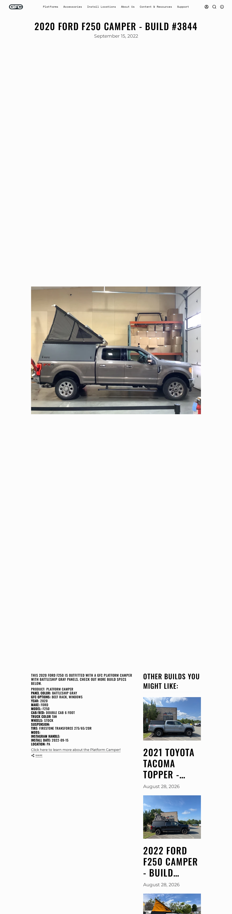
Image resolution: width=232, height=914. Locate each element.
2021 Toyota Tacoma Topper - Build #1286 (169, 763)
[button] (50, 7)
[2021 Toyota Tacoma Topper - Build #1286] (172, 719)
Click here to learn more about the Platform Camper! (76, 750)
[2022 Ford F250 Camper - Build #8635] (172, 817)
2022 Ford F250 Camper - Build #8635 (170, 861)
